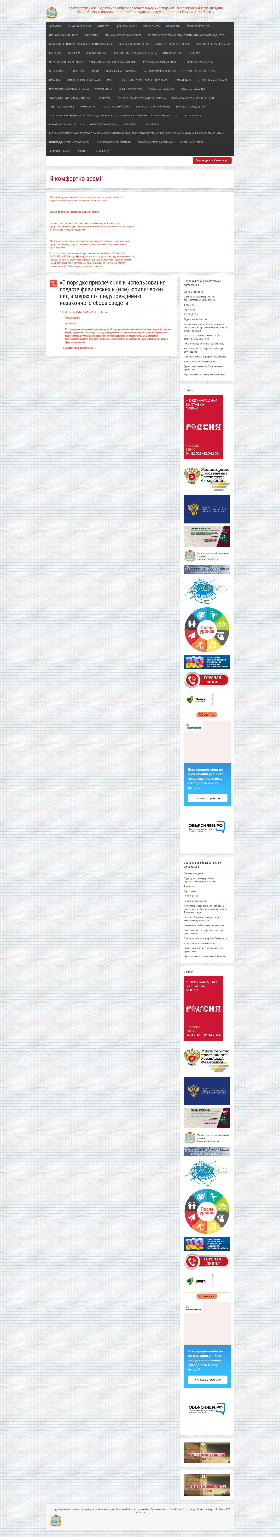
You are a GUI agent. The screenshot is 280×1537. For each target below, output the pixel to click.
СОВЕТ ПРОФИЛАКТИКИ (131, 88)
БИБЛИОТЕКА (91, 35)
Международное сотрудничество (200, 361)
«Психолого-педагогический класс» (70, 97)
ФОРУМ (95, 71)
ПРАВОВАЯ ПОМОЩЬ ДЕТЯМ (190, 106)
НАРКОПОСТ (55, 79)
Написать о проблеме (208, 798)
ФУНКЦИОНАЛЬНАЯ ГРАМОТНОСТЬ (160, 62)
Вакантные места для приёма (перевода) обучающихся (203, 350)
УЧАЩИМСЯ (195, 53)
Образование (190, 309)
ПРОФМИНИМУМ (183, 79)
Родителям (73, 53)
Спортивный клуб (96, 53)
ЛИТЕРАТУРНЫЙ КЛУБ (60, 151)
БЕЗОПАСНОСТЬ (151, 26)
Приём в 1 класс (127, 26)
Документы (189, 304)
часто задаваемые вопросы (159, 71)
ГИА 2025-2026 (152, 124)
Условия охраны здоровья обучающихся (112, 62)
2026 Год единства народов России (69, 142)
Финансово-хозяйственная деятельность (204, 343)
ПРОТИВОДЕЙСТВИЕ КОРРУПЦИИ (199, 71)
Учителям (174, 26)
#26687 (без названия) (192, 88)
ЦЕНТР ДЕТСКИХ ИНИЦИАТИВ (213, 79)
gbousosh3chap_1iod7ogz (80, 312)
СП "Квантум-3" (57, 71)
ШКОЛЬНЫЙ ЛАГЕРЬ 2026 (193, 142)
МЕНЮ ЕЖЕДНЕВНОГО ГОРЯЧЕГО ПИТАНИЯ (193, 97)
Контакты (83, 151)
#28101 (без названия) (61, 106)
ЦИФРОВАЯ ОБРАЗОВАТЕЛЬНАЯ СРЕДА (69, 88)
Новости (105, 26)
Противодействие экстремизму (156, 142)
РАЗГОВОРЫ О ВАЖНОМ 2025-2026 (66, 124)
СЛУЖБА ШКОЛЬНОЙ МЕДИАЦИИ (213, 44)
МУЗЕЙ (110, 79)
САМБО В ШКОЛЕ (103, 88)
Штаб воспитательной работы (153, 106)
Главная (56, 26)
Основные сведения (79, 26)
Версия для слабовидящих (212, 160)
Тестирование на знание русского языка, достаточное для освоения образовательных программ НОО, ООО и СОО (113, 115)
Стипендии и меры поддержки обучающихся (205, 356)
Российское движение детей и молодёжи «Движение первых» (154, 44)
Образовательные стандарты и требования (204, 374)
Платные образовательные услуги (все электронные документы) (202, 337)
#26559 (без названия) (161, 88)
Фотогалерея (102, 151)
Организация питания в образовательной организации (80, 44)
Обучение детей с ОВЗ (199, 26)
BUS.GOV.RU (55, 53)
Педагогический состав (116, 106)
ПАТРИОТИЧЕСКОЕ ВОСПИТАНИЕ (84, 79)
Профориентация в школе (63, 35)
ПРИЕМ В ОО (104, 97)
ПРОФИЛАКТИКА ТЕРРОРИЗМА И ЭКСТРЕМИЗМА (141, 97)
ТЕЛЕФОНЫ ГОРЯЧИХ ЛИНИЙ (199, 62)
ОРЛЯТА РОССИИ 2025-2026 (104, 124)
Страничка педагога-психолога (123, 35)
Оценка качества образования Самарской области (74, 212)
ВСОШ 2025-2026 (193, 115)
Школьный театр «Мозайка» (121, 71)
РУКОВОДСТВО (88, 106)
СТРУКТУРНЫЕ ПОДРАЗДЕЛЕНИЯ (66, 62)
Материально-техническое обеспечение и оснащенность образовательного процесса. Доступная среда (205, 327)
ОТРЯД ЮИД (78, 71)
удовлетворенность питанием (114, 142)
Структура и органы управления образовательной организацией (199, 298)
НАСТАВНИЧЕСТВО (172, 53)
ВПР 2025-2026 (131, 124)
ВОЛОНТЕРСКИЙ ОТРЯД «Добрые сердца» (135, 53)
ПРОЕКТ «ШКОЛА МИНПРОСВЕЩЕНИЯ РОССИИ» (144, 79)
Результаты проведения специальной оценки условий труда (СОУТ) (186, 35)
